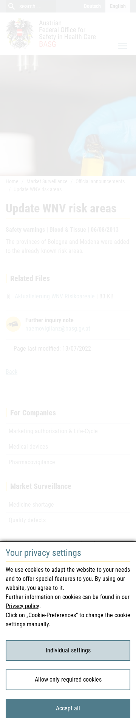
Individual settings (68, 650)
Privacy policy (22, 606)
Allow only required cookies (68, 679)
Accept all (68, 708)
